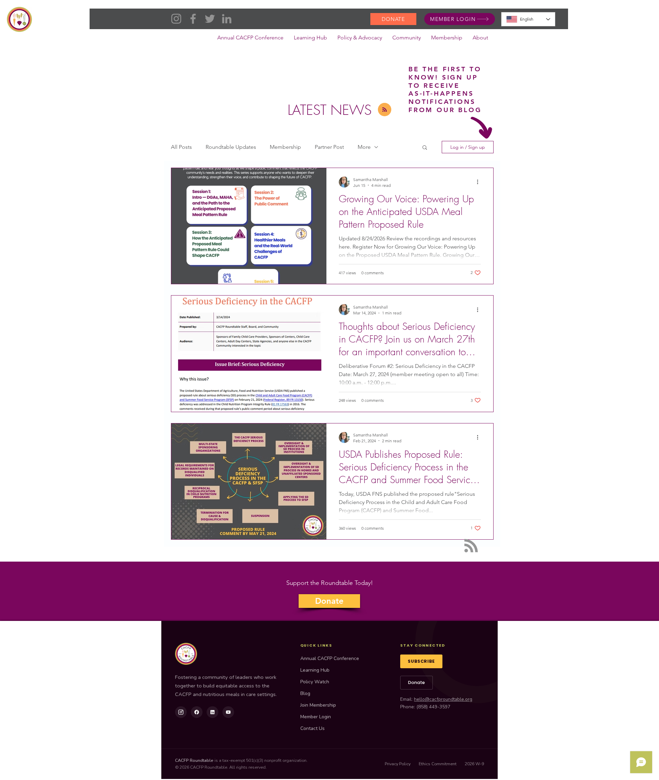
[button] (359, 40)
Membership (285, 147)
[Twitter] (210, 18)
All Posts (181, 147)
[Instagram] (176, 18)
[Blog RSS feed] (384, 110)
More (364, 147)
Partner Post (329, 147)
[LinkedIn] (226, 18)
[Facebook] (193, 18)
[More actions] (480, 182)
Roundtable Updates (231, 147)
